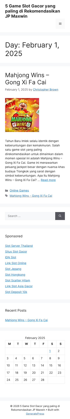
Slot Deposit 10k (16, 292)
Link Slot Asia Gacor (19, 286)
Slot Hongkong (15, 274)
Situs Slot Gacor (16, 251)
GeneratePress (35, 413)
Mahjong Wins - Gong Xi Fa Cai (31, 195)
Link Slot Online (15, 263)
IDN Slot (10, 257)
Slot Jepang (13, 269)
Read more (48, 180)
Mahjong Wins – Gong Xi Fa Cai (27, 78)
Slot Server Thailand (19, 245)
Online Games (19, 190)
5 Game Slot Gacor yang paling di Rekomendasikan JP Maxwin (32, 11)
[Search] (60, 216)
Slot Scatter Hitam (17, 280)
